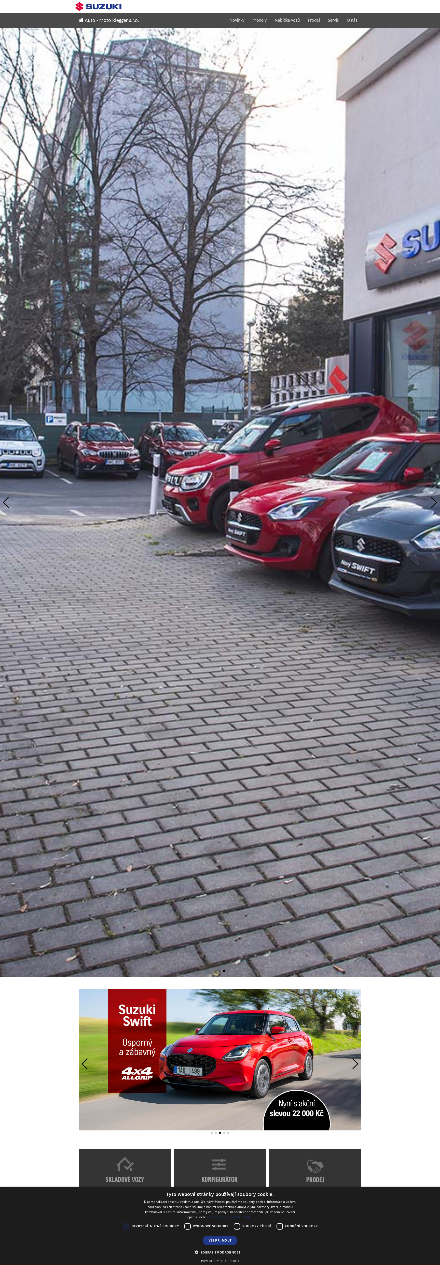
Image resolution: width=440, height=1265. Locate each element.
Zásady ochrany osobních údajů (230, 1217)
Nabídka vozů (287, 20)
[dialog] (220, 1226)
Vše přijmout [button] (220, 1240)
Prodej (314, 20)
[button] (6, 502)
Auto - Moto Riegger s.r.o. (111, 20)
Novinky (236, 20)
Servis (333, 20)
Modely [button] (260, 20)
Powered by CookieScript (220, 1261)
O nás (352, 20)
